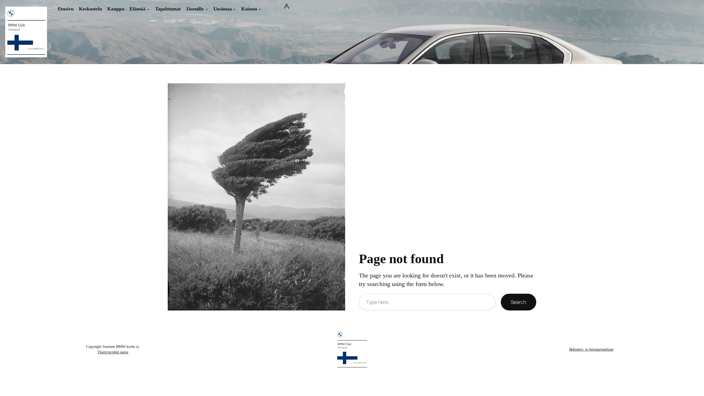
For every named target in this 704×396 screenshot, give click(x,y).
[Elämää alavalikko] (148, 8)
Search (518, 302)
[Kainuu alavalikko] (259, 8)
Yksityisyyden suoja (112, 352)
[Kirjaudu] (286, 6)
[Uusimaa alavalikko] (234, 8)
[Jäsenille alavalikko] (206, 8)
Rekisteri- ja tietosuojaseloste (591, 349)
